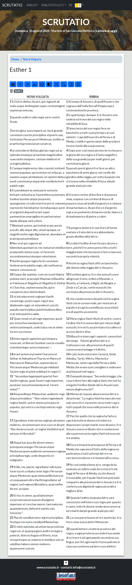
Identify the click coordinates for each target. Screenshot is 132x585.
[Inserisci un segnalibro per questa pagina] (78, 84)
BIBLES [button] (31, 5)
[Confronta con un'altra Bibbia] (49, 84)
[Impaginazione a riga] (27, 84)
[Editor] (42, 84)
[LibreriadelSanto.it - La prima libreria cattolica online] (66, 576)
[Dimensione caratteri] (20, 84)
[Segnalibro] (71, 84)
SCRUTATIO (12, 5)
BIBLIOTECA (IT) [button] (53, 5)
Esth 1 (18, 91)
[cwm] (70, 5)
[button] (79, 5)
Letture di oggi (106, 31)
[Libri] (13, 84)
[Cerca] (63, 84)
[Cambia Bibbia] (56, 84)
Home (15, 59)
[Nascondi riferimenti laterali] (34, 84)
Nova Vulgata (32, 59)
